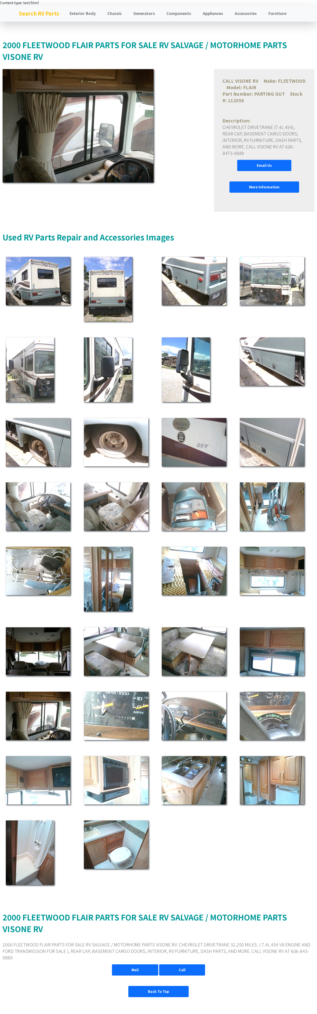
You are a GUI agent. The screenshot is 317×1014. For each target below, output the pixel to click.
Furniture (277, 13)
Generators (144, 13)
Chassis (114, 13)
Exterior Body (82, 13)
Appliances (213, 13)
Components (178, 13)
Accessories (246, 13)
